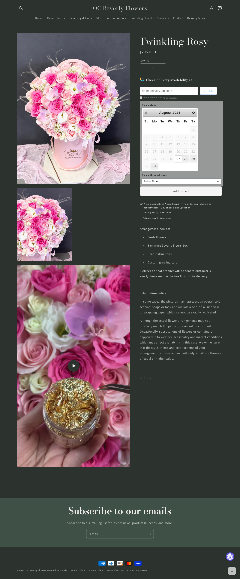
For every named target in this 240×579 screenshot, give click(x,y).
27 (178, 159)
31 (154, 166)
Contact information (137, 570)
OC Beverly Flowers (36, 570)
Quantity (144, 60)
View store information (157, 218)
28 (186, 159)
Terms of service (115, 570)
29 (193, 159)
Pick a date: (149, 105)
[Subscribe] (149, 534)
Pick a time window (154, 175)
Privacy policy (96, 570)
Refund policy (78, 570)
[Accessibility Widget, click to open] (230, 556)
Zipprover (171, 97)
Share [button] (147, 378)
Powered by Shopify (57, 570)
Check (208, 91)
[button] (21, 8)
